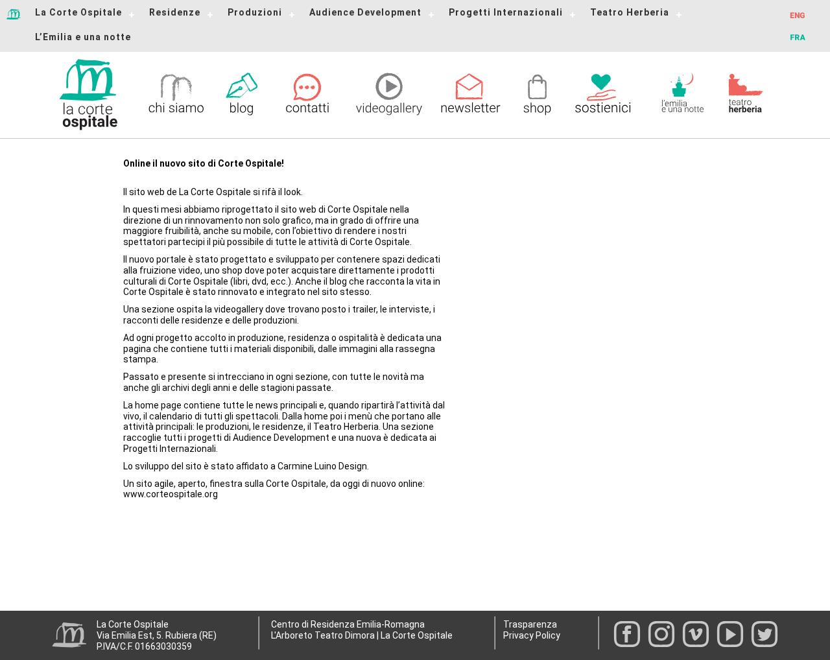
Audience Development (365, 12)
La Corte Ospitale (78, 12)
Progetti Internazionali (506, 12)
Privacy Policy (531, 635)
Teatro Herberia (629, 12)
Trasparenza (530, 624)
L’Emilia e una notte (83, 37)
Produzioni (255, 12)
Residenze (174, 12)
